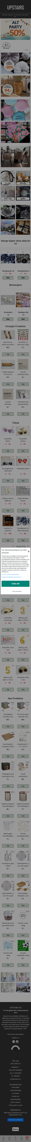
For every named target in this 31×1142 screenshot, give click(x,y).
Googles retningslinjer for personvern (11, 577)
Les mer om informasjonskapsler (10, 574)
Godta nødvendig (16, 591)
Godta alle (15, 584)
